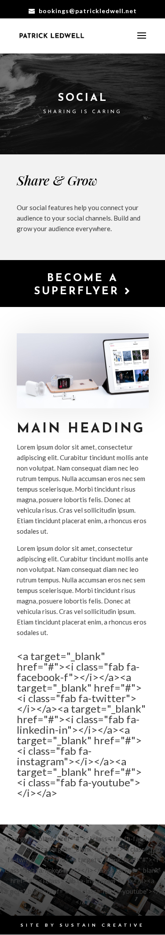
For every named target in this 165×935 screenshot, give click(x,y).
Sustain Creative (102, 925)
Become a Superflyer (79, 285)
